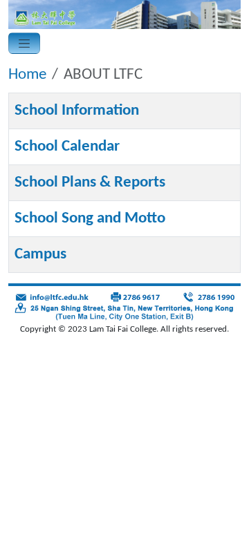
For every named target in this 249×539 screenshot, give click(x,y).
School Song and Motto (90, 218)
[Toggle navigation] (24, 42)
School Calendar (67, 146)
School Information (77, 110)
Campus (40, 254)
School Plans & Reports (90, 182)
